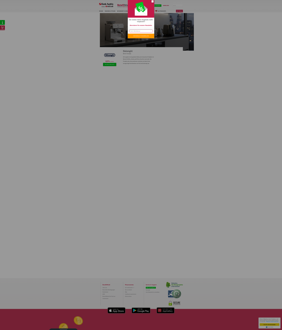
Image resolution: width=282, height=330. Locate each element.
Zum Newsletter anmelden (141, 36)
